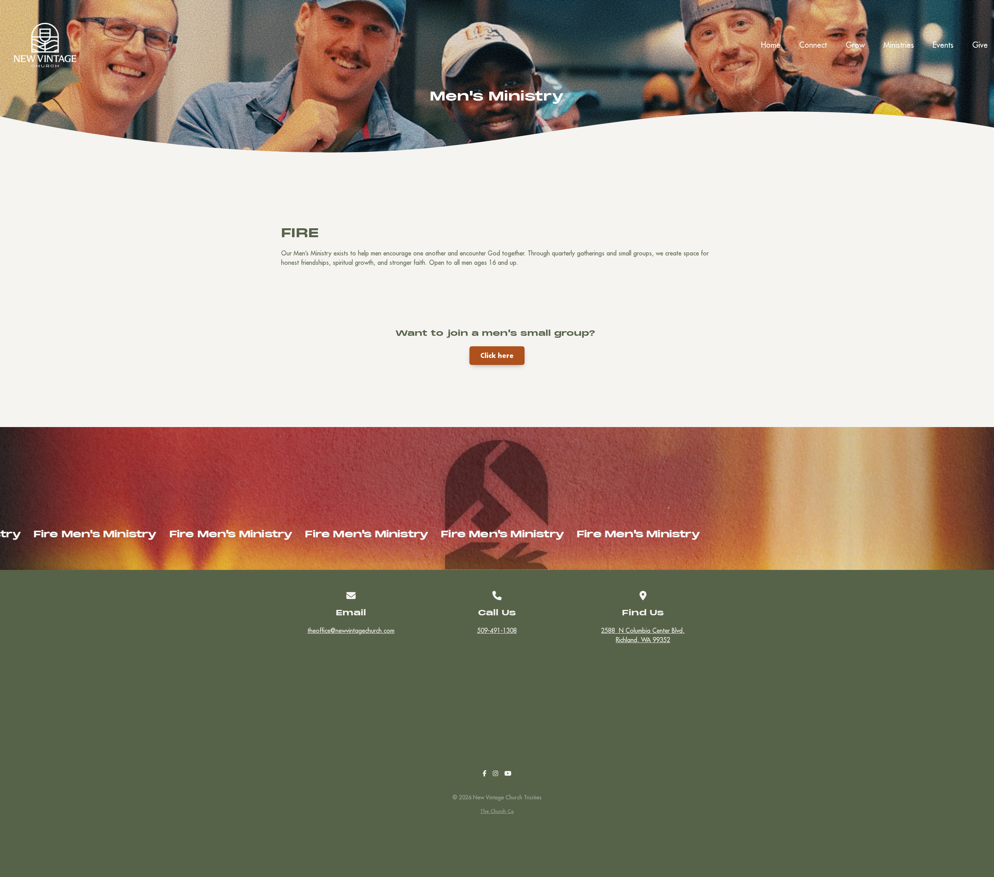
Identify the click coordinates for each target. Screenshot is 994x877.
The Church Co (497, 811)
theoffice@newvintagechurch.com (351, 630)
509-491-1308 (497, 630)
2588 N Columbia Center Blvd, (643, 635)
